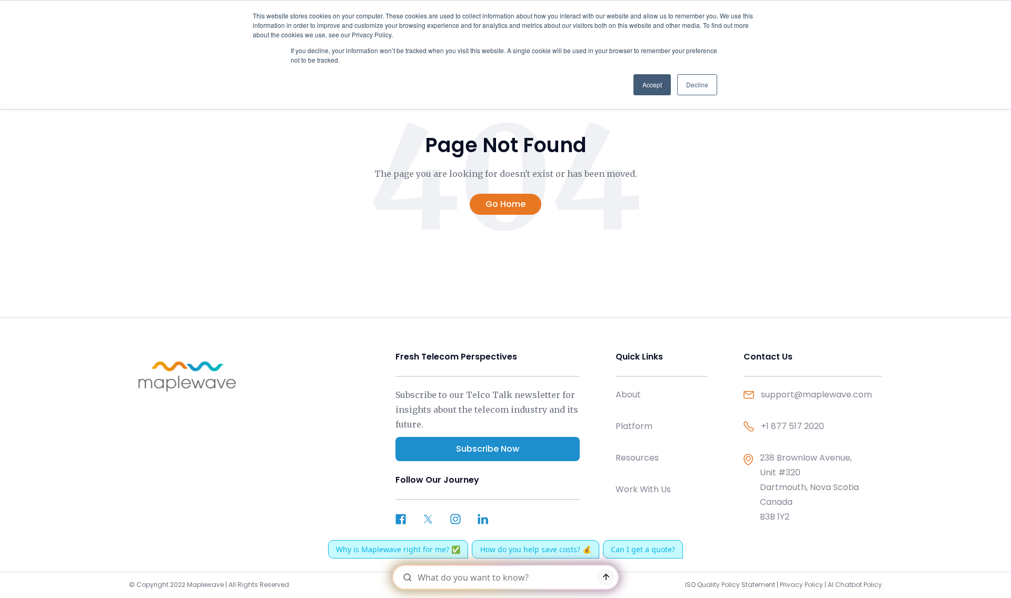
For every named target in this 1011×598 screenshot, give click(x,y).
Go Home (505, 204)
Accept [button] (652, 84)
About (628, 394)
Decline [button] (697, 84)
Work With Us (643, 489)
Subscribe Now (487, 449)
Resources (637, 458)
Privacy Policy (801, 584)
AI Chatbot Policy (855, 584)
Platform (634, 426)
